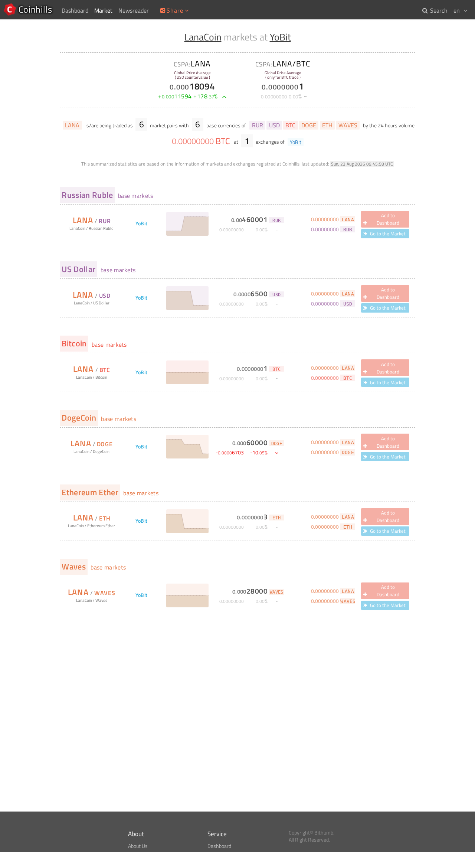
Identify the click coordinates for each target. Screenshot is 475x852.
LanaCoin (203, 37)
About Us (138, 846)
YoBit (280, 37)
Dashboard (219, 846)
